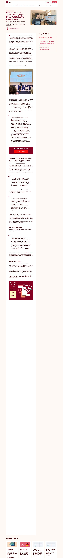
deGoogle (13, 256)
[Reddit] (39, 34)
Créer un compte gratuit (13, 295)
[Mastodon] (41, 34)
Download (15, 5)
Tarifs (20, 5)
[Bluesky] (43, 34)
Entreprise (25, 5)
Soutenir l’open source (44, 49)
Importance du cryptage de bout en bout (47, 44)
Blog (39, 5)
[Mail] (46, 34)
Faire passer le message (44, 47)
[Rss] (48, 34)
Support (50, 5)
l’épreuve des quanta (20, 163)
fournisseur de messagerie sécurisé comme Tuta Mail (19, 217)
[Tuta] (9, 2)
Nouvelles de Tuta (10, 10)
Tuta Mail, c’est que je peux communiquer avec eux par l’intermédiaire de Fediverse (20, 134)
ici (14, 276)
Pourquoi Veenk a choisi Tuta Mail (47, 41)
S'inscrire (54, 2)
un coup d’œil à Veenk (21, 271)
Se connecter (48, 2)
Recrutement (44, 5)
